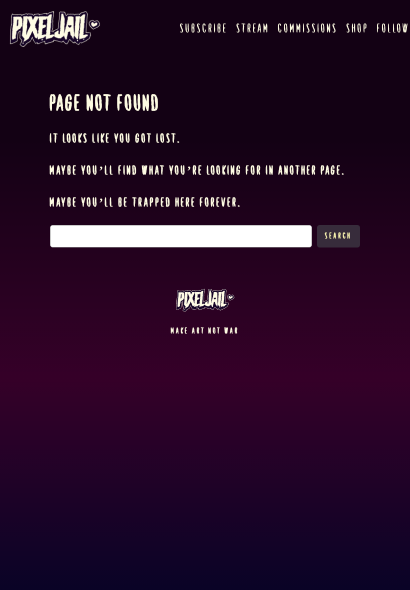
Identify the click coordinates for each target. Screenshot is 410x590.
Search (338, 236)
